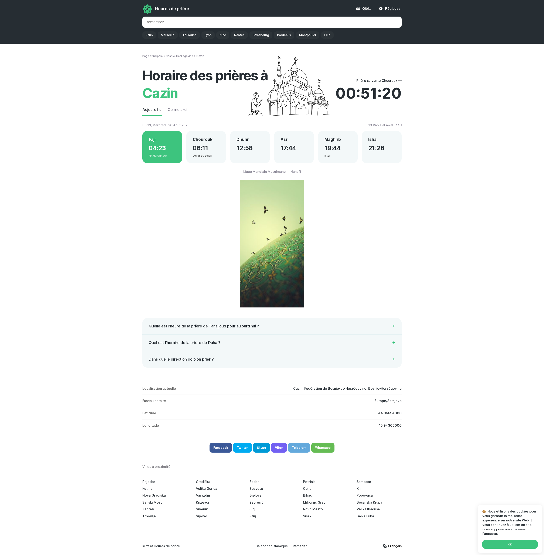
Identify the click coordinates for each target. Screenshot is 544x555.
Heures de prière (172, 8)
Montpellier (307, 35)
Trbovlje (149, 516)
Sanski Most (152, 502)
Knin (360, 488)
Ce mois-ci (177, 109)
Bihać (307, 495)
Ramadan (300, 546)
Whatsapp (323, 447)
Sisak (307, 516)
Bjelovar (256, 495)
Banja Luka (365, 516)
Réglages (392, 8)
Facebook (220, 447)
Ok (510, 544)
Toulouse (190, 35)
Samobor (364, 482)
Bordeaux (284, 35)
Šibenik (202, 509)
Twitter (242, 447)
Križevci (202, 502)
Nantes (239, 35)
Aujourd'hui (152, 109)
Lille (327, 35)
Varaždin (203, 495)
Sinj (252, 509)
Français (395, 546)
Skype (261, 447)
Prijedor (148, 482)
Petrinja (309, 482)
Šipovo (201, 516)
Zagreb (148, 509)
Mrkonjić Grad (314, 502)
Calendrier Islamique (271, 546)
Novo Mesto (313, 509)
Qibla (366, 8)
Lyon (208, 35)
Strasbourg (261, 35)
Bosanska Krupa (369, 502)
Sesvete (256, 488)
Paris (149, 35)
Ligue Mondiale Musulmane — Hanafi (272, 172)
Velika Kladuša (368, 509)
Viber (279, 447)
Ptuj (252, 516)
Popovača (365, 495)
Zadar (254, 482)
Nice (223, 35)
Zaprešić (256, 502)
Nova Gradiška (154, 495)
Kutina (147, 488)
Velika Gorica (206, 488)
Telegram (299, 447)
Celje (307, 488)
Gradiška (203, 482)
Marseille (167, 35)
